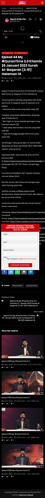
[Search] (42, 2)
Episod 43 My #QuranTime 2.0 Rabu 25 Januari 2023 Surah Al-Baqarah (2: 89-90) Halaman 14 (18, 318)
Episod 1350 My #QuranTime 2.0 (16, 470)
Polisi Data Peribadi (26, 495)
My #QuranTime (16, 8)
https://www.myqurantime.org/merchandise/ (23, 161)
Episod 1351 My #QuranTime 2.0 (15, 434)
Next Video (38, 311)
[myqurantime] (22, 2)
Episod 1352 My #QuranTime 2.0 (16, 397)
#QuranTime (32, 286)
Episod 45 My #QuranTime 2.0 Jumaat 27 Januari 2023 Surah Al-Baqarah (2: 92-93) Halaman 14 (25, 303)
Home (4, 8)
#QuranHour (17, 286)
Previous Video (8, 297)
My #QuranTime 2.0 (20, 53)
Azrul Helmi (8, 78)
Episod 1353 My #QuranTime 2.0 (16, 361)
